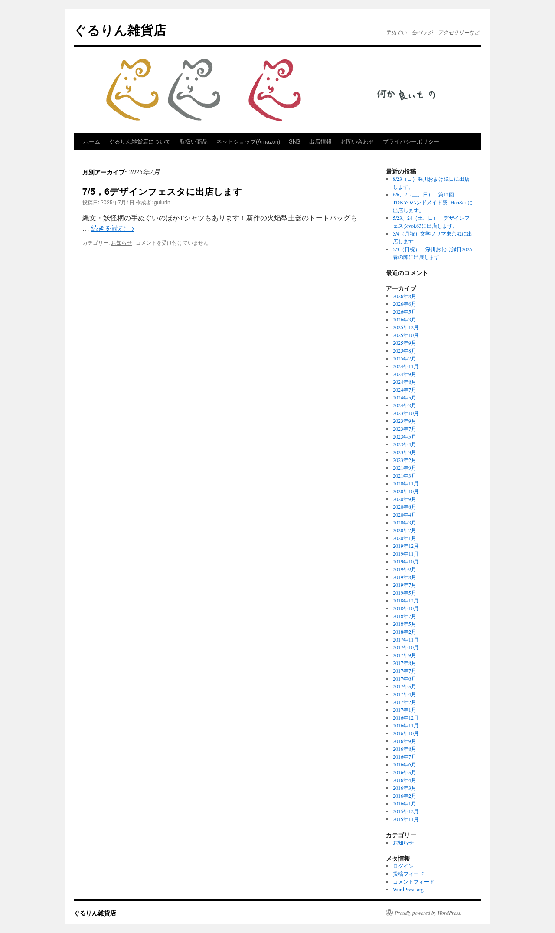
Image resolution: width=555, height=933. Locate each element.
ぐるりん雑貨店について (140, 141)
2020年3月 (404, 522)
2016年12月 (406, 717)
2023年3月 (404, 451)
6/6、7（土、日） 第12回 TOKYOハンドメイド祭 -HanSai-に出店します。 (433, 202)
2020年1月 (404, 537)
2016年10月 (406, 733)
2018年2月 (404, 631)
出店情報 (320, 141)
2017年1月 (404, 709)
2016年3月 (404, 787)
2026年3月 (404, 319)
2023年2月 (404, 459)
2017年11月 (406, 639)
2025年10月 (406, 334)
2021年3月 (404, 475)
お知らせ (121, 242)
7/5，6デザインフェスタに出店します (162, 190)
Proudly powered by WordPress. (428, 912)
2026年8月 (404, 295)
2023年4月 (404, 444)
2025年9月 (404, 342)
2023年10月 (406, 412)
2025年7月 (404, 358)
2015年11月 (406, 818)
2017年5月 (404, 686)
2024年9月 (404, 373)
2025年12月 (406, 327)
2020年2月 (404, 530)
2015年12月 (406, 811)
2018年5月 (404, 623)
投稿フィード (408, 873)
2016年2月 (404, 795)
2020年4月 (404, 514)
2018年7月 (404, 615)
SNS (294, 141)
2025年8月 (404, 350)
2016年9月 (404, 740)
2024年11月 (406, 366)
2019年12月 (406, 545)
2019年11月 (406, 553)
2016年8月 (404, 748)
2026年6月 (404, 303)
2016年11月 (406, 725)
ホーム (91, 141)
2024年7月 (404, 389)
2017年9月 (404, 654)
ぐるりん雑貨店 (120, 29)
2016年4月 (404, 779)
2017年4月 (404, 694)
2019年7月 (404, 584)
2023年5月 (404, 436)
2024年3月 (404, 405)
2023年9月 (404, 420)
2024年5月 (404, 397)
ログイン (403, 865)
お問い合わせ (357, 141)
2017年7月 (404, 670)
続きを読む (112, 227)
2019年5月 (404, 592)
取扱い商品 (194, 141)
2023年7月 (404, 428)
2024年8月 (404, 381)
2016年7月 (404, 756)
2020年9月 (404, 498)
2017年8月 (404, 662)
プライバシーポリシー (411, 141)
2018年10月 (406, 608)
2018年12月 (406, 600)
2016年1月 (404, 803)
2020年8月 (404, 506)
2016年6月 (404, 764)
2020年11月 (406, 483)
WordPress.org (408, 889)
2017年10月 (406, 647)
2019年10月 (406, 561)
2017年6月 (404, 678)
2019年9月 (404, 569)
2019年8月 (404, 576)
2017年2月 (404, 701)
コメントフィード (413, 881)
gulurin (162, 202)
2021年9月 (404, 467)
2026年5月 (404, 311)
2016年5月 (404, 772)
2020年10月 (406, 491)
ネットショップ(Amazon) (248, 141)
